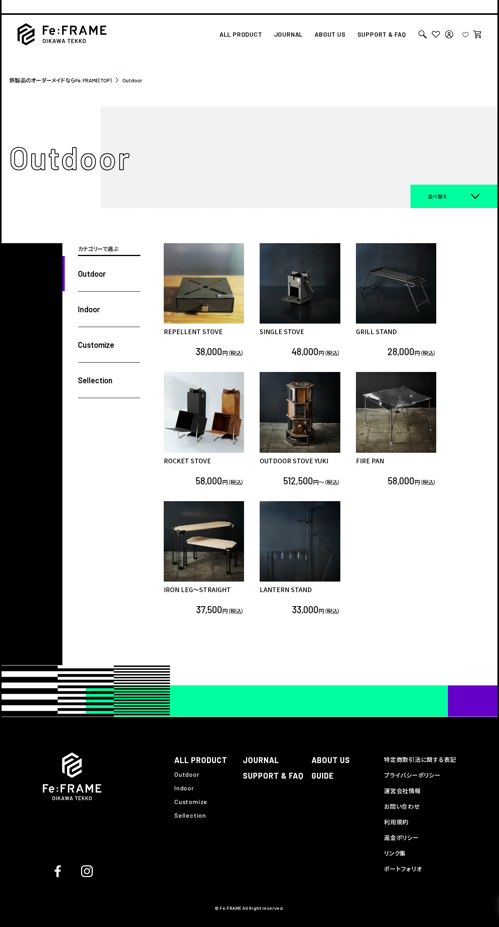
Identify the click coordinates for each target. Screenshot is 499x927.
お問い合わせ (402, 806)
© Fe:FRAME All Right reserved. (249, 908)
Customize (190, 801)
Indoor (184, 788)
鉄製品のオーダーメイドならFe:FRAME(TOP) (60, 80)
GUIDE (322, 775)
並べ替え (437, 196)
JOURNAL (288, 34)
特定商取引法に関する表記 (420, 759)
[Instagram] (87, 870)
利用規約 (396, 822)
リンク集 (395, 853)
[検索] (422, 34)
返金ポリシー (401, 837)
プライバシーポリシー (412, 775)
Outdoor (187, 774)
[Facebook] (58, 870)
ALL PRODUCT (240, 34)
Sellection (190, 815)
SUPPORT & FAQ (381, 34)
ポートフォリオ (403, 868)
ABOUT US (330, 34)
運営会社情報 (402, 790)
